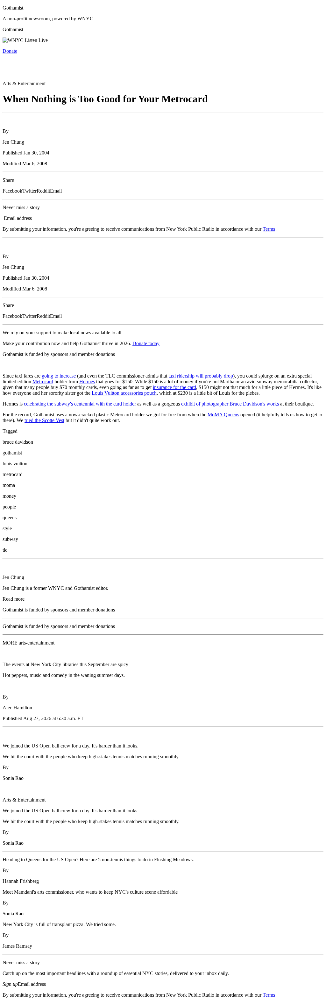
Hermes (87, 381)
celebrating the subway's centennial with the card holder (80, 403)
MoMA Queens (223, 414)
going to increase (59, 376)
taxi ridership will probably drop (200, 376)
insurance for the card (174, 387)
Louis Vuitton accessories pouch (124, 393)
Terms (269, 229)
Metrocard (42, 381)
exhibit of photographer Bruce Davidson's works (230, 403)
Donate (10, 51)
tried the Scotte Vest (44, 420)
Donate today (145, 343)
